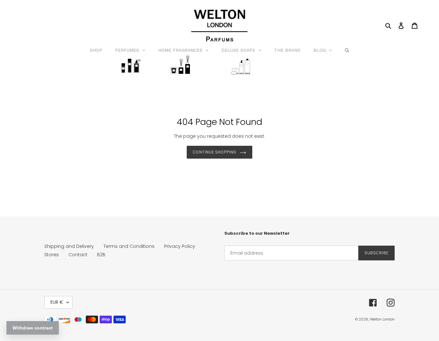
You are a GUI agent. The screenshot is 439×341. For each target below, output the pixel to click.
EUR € (56, 302)
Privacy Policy (179, 246)
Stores (51, 254)
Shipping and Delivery (69, 246)
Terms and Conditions (129, 246)
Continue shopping (215, 152)
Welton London (382, 319)
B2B (101, 254)
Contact (77, 254)
